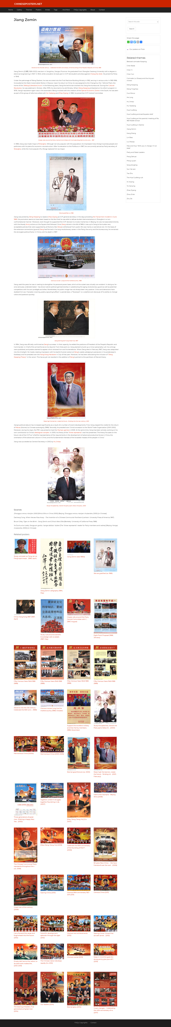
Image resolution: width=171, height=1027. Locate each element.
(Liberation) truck (32, 85)
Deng (64, 224)
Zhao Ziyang (63, 93)
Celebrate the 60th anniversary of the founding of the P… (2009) (78, 848)
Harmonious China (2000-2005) (52, 754)
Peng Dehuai (131, 156)
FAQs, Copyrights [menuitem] (80, 10)
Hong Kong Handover (48, 354)
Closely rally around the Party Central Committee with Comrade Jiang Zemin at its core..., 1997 (66, 140)
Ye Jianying (131, 186)
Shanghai (42, 144)
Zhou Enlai (131, 194)
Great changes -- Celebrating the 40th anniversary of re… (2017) (104, 1010)
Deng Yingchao (132, 89)
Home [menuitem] (10, 10)
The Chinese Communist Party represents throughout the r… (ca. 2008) (25, 866)
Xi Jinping (130, 182)
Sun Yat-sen (131, 169)
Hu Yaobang (50, 93)
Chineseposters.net (28, 4)
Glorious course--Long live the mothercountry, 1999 (66, 280)
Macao (18, 427)
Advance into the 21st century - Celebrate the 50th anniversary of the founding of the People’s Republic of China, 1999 (66, 67)
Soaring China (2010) (48, 892)
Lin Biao (130, 137)
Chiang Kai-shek (96, 74)
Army (28, 224)
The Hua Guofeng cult (135, 177)
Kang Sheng (131, 133)
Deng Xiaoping (84, 88)
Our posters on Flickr (137, 49)
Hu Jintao (57, 441)
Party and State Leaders (135, 152)
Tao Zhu (130, 173)
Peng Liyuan (131, 161)
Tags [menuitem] (55, 10)
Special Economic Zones (90, 90)
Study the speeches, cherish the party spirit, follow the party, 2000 (66, 505)
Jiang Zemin (131, 129)
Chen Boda (131, 66)
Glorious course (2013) (75, 957)
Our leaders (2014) (47, 1004)
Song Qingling (132, 165)
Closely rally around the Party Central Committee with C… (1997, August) (78, 619)
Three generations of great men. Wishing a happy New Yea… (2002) (24, 819)
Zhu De (129, 198)
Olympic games (63, 430)
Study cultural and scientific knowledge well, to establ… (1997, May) (50, 637)
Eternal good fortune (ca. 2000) (78, 772)
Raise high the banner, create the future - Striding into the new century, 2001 (66, 421)
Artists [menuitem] (47, 10)
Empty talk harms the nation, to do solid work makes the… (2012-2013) (25, 964)
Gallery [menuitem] (19, 10)
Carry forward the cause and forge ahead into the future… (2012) (24, 936)
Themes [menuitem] (29, 10)
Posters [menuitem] (38, 10)
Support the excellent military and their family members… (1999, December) (78, 728)
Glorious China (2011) (101, 892)
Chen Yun (130, 74)
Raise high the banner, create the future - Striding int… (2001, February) (105, 774)
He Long (130, 97)
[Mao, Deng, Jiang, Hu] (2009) (51, 845)
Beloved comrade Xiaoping (137, 61)
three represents (75, 432)
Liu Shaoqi (130, 142)
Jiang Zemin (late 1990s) (76, 557)
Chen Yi (130, 70)
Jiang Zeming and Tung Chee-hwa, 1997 (66, 340)
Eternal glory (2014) (74, 1007)
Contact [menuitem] (102, 10)
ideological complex (42, 432)
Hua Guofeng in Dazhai (135, 125)
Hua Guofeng (132, 110)
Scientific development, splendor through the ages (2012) (50, 936)
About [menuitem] (92, 10)
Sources (18, 510)
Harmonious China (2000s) (24, 753)
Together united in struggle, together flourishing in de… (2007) (50, 802)
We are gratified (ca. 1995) (103, 573)
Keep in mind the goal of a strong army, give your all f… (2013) (104, 959)
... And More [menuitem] (65, 10)
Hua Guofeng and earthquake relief (140, 114)
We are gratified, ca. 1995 (66, 213)
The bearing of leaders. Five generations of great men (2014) (24, 1009)
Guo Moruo (131, 93)
